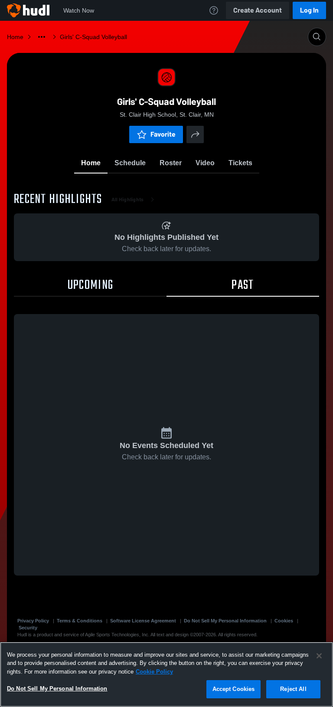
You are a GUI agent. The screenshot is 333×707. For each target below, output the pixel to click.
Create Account (257, 10)
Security (28, 627)
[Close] (319, 655)
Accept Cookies (233, 689)
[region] (166, 674)
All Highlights (127, 199)
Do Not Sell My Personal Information (225, 620)
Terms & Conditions (79, 620)
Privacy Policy (33, 620)
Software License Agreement (143, 620)
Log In (309, 10)
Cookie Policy (154, 671)
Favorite (163, 134)
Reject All (293, 689)
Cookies (283, 620)
